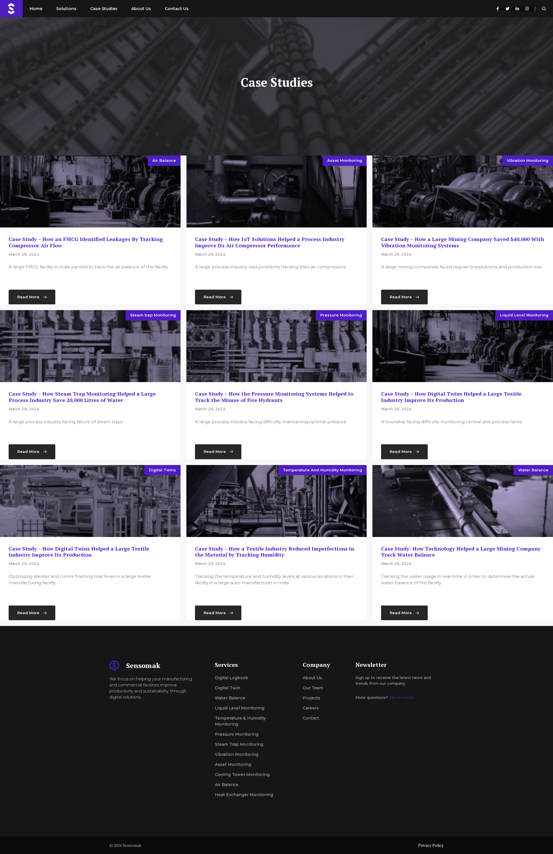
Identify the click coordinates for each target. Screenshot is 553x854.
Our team (313, 687)
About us (312, 677)
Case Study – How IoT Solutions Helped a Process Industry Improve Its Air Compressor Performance (269, 242)
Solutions (66, 8)
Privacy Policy (431, 845)
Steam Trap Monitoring (239, 744)
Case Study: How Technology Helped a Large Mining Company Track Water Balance (461, 551)
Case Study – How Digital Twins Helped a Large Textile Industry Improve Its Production (451, 396)
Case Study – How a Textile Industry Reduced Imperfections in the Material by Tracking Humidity (274, 551)
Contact (311, 718)
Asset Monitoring (344, 160)
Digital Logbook (231, 677)
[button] (544, 8)
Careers (311, 708)
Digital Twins (162, 470)
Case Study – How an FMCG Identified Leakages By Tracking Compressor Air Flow (86, 242)
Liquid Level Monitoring (524, 315)
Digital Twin (227, 687)
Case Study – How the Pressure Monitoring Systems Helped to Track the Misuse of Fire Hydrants (274, 396)
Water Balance (533, 470)
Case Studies (104, 8)
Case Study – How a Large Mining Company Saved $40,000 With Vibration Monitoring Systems (462, 242)
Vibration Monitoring (527, 160)
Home (36, 8)
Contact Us (177, 8)
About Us (141, 8)
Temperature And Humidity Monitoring (322, 470)
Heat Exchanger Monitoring (244, 794)
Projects (311, 698)
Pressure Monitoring (341, 315)
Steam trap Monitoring (153, 315)
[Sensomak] (11, 8)
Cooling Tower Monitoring (242, 774)
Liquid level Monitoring (239, 708)
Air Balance (164, 160)
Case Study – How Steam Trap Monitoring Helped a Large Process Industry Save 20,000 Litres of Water (82, 396)
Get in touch (401, 697)
